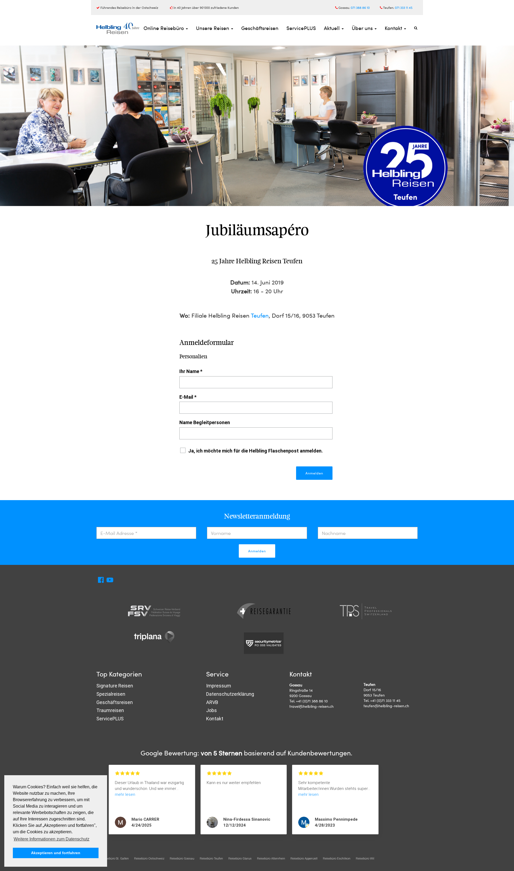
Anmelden (257, 551)
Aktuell (332, 28)
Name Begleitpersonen (204, 422)
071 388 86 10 (360, 7)
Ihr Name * (190, 371)
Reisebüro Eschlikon (336, 858)
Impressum (218, 686)
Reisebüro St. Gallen (115, 858)
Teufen (260, 315)
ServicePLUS (301, 28)
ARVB (212, 702)
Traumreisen (110, 710)
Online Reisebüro (164, 28)
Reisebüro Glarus (240, 858)
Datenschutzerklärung (230, 694)
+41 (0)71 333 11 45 (385, 700)
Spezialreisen (110, 694)
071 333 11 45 (404, 7)
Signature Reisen (114, 686)
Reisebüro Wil (365, 858)
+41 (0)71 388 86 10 (312, 700)
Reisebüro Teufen (211, 858)
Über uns (363, 28)
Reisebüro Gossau (182, 858)
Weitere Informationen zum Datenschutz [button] (51, 839)
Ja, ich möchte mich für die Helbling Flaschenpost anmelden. (255, 451)
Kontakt (394, 28)
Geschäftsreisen (259, 28)
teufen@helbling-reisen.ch (386, 705)
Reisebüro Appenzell (304, 858)
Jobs (211, 710)
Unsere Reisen (213, 28)
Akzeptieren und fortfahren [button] (55, 853)
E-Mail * (187, 397)
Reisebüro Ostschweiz (149, 858)
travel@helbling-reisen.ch (311, 706)
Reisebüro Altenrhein (271, 858)
